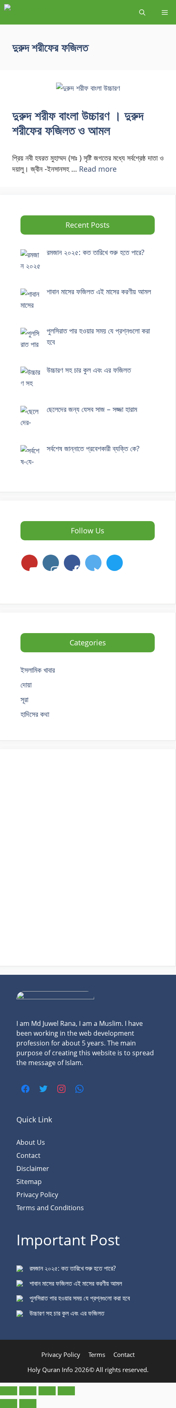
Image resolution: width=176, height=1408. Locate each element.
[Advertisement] (88, 857)
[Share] (47, 1390)
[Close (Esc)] (66, 1390)
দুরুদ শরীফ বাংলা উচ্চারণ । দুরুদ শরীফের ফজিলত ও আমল (78, 123)
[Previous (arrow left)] (8, 1403)
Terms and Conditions (50, 1207)
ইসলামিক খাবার (37, 670)
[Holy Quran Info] (45, 12)
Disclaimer (32, 1168)
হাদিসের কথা (34, 714)
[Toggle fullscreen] (27, 1390)
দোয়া (26, 684)
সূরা (24, 699)
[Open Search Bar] (142, 12)
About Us (30, 1142)
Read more (98, 169)
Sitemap (29, 1181)
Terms (96, 1354)
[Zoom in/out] (8, 1390)
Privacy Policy (37, 1194)
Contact (28, 1155)
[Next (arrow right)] (27, 1403)
